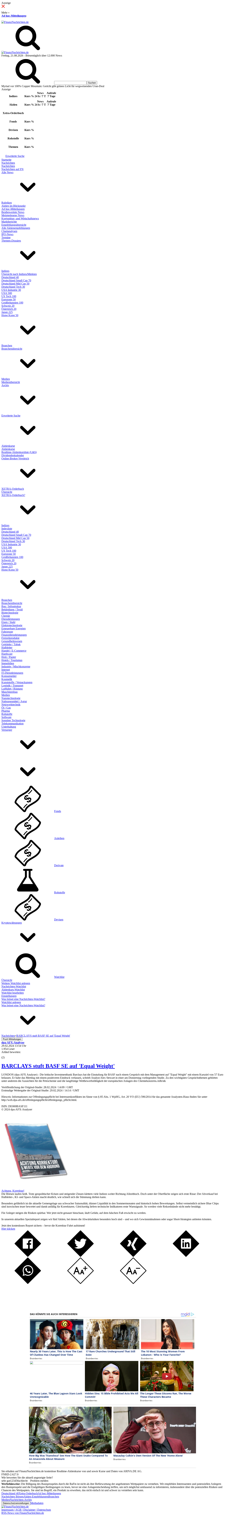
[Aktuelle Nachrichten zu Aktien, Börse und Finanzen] (15, 22)
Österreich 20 (8, 308)
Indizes (5, 270)
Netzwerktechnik (10, 704)
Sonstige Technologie (13, 720)
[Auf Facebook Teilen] (27, 1255)
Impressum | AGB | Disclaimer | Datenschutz (26, 1509)
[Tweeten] (80, 1255)
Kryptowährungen (11, 922)
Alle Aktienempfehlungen (15, 227)
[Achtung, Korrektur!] (34, 1187)
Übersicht (6, 491)
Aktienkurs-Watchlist (13, 989)
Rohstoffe (6, 714)
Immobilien (7, 663)
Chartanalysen (9, 231)
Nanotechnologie (10, 698)
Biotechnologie (9, 612)
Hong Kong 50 (9, 315)
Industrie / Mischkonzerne (15, 666)
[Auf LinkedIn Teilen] (186, 1255)
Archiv (5, 385)
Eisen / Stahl (8, 622)
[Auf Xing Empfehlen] (133, 1255)
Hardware (6, 653)
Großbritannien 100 (12, 302)
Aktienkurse (8, 445)
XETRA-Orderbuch (12, 488)
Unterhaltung (8, 726)
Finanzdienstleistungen (14, 634)
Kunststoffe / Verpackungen (16, 682)
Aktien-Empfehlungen (36, 1496)
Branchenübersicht (11, 348)
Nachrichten (8, 162)
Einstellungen (9, 995)
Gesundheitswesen (11, 641)
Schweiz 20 (7, 305)
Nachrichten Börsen (12, 1496)
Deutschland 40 (10, 277)
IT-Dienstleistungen (12, 672)
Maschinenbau (9, 691)
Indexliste (6, 528)
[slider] (6, 1055)
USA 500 (6, 293)
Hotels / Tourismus (11, 660)
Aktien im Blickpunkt (13, 205)
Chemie (5, 615)
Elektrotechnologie (11, 625)
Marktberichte (9, 221)
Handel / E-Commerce (13, 650)
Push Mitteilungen (12, 1039)
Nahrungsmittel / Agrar (14, 701)
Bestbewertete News (12, 212)
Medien (5, 378)
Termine (6, 237)
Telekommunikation (12, 723)
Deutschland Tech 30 (13, 286)
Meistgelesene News (12, 215)
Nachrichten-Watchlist (13, 986)
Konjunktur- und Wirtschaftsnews (20, 218)
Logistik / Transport (12, 685)
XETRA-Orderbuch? (13, 495)
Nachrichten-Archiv (21, 1499)
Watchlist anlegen (11, 1002)
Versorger (6, 729)
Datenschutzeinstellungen (16, 1503)
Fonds (57, 811)
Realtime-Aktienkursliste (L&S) (19, 452)
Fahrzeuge (7, 631)
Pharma (5, 710)
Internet (5, 669)
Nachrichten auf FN (12, 169)
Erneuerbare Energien (13, 628)
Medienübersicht (10, 382)
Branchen (6, 345)
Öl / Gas (6, 707)
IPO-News (7, 234)
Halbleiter (6, 647)
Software (6, 717)
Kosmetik (6, 679)
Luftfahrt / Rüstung (12, 688)
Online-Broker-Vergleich (15, 458)
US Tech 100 (8, 296)
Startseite (6, 159)
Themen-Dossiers (11, 240)
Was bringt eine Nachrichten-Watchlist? (23, 999)
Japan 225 (7, 312)
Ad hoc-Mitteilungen (13, 15)
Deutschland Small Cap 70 (16, 280)
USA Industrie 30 (11, 289)
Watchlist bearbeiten (12, 992)
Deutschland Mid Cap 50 (15, 283)
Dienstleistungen (10, 618)
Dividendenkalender (12, 455)
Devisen (58, 919)
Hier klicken (8, 1228)
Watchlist (59, 976)
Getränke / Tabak (11, 644)
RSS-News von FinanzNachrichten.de (22, 1512)
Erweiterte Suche (14, 156)
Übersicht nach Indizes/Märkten (19, 274)
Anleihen (59, 838)
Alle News (7, 172)
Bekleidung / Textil (12, 609)
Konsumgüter (9, 676)
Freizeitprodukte (10, 637)
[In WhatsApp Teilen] (27, 1282)
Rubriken (6, 202)
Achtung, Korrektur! (12, 1190)
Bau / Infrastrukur (11, 606)
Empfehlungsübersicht (13, 224)
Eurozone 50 (8, 299)
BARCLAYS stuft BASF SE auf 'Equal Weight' (58, 1066)
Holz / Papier (8, 656)
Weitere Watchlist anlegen (15, 983)
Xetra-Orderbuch (28, 1493)
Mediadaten (36, 1503)
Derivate (59, 865)
